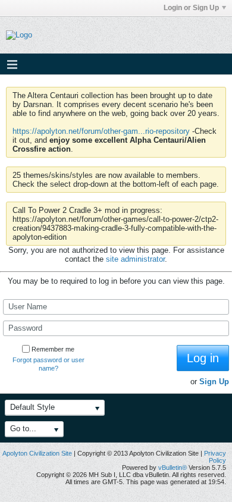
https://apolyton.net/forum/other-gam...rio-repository (101, 131)
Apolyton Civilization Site (37, 453)
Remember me (53, 349)
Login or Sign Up (191, 8)
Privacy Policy (215, 457)
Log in (203, 358)
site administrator (135, 259)
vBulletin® (172, 467)
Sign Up (214, 381)
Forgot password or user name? (48, 364)
